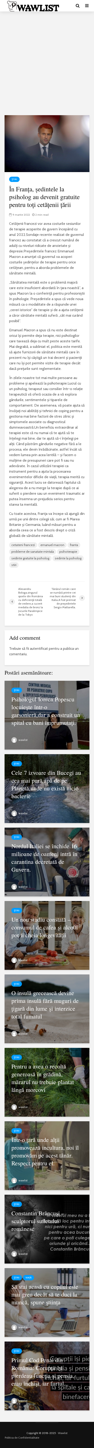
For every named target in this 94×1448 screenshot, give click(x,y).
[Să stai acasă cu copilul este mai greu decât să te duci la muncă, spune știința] (47, 1302)
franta (74, 545)
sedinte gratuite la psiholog (30, 558)
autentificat (39, 648)
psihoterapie (68, 552)
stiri (13, 565)
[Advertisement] (47, 63)
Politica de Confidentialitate (22, 1437)
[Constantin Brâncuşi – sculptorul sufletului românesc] (47, 1229)
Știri (14, 179)
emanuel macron (52, 545)
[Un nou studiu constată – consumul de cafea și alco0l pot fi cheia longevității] (47, 935)
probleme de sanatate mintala (32, 552)
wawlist (23, 740)
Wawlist (63, 1433)
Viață (28, 1277)
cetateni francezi (23, 545)
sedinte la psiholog (68, 558)
